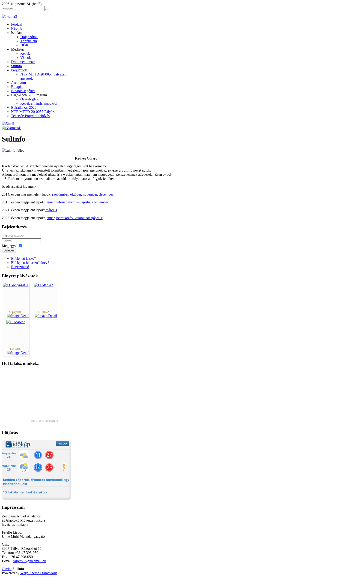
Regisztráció (20, 267)
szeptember (60, 194)
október (75, 194)
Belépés (9, 250)
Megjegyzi (9, 246)
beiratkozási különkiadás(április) (79, 218)
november (90, 194)
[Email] (8, 124)
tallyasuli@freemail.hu (29, 561)
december (106, 194)
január (50, 202)
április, (86, 202)
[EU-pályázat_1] (16, 285)
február (61, 202)
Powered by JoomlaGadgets (44, 421)
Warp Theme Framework (38, 573)
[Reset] (47, 9)
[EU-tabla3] (15, 322)
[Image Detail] (18, 316)
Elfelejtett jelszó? (23, 258)
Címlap (7, 569)
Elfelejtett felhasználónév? (30, 263)
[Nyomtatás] (11, 128)
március (74, 202)
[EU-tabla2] (43, 285)
